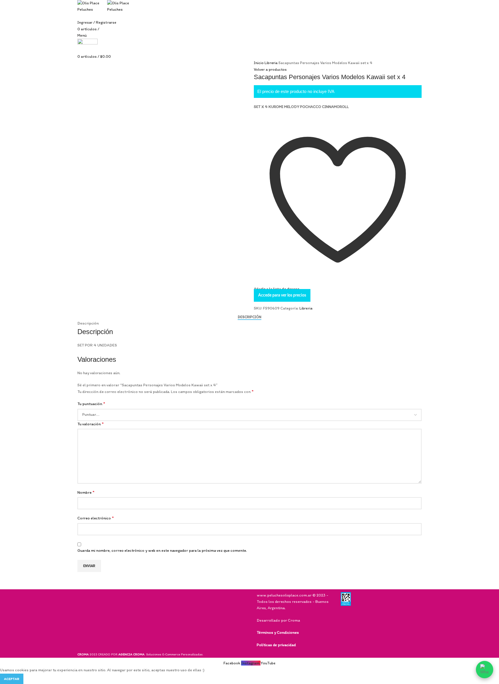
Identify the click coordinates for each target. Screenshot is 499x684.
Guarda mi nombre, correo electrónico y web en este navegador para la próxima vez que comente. (162, 550)
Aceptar (11, 679)
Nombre (85, 492)
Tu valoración (90, 423)
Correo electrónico (95, 518)
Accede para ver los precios (282, 295)
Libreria (271, 62)
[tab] (249, 317)
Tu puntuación (91, 403)
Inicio (259, 62)
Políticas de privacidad (276, 644)
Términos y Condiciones (278, 632)
